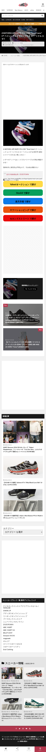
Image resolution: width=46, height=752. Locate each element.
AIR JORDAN (16, 20)
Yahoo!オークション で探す (23, 184)
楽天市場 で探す (23, 202)
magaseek (6, 638)
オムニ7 (6, 641)
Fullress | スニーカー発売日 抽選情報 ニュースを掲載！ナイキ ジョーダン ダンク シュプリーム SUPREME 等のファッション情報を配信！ (23, 739)
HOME (5, 55)
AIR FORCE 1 (30, 20)
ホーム (5, 750)
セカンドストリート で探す (23, 219)
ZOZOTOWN (24, 174)
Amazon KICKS (9, 636)
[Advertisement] (23, 92)
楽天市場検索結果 (12, 174)
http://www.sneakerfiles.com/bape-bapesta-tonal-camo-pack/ (25, 178)
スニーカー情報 (18, 43)
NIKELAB (6, 608)
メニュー (29, 750)
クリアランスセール (29, 606)
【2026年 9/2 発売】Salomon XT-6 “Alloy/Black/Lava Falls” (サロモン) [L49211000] (22, 484)
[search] (42, 16)
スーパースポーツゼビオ (12, 644)
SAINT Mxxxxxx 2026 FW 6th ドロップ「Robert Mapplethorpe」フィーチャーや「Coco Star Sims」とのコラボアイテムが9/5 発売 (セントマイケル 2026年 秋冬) (22, 449)
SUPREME (10, 10)
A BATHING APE (9, 45)
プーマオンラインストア (12, 619)
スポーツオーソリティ (11, 647)
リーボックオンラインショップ (15, 616)
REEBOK (38, 10)
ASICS (26, 10)
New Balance (18, 10)
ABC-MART (7, 627)
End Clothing (8, 649)
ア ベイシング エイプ (20, 45)
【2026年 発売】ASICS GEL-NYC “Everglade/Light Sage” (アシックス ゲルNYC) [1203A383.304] (34, 716)
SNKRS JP (7, 611)
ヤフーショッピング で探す (23, 210)
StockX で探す (23, 193)
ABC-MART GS (9, 630)
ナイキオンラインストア (12, 606)
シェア (17, 750)
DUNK (23, 20)
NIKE (3, 10)
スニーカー (30, 45)
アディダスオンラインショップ (15, 613)
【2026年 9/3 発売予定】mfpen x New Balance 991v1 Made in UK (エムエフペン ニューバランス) (23, 517)
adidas (32, 10)
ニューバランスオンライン (13, 622)
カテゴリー (8, 529)
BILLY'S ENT (7, 633)
